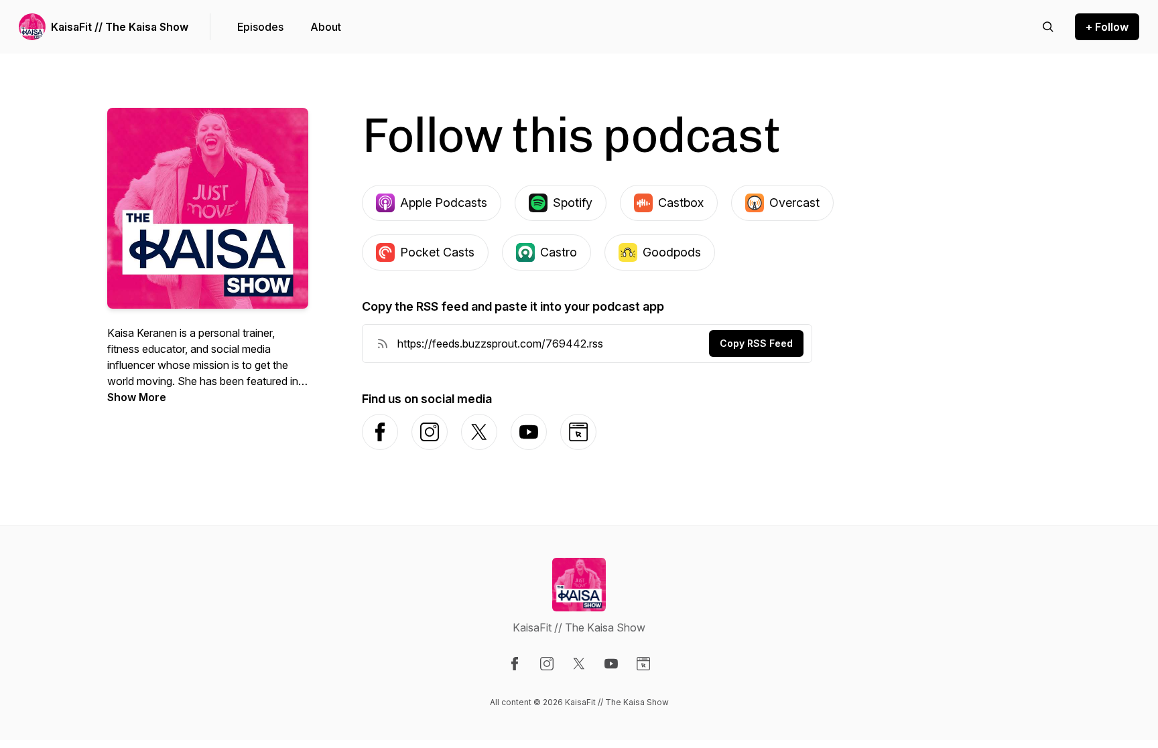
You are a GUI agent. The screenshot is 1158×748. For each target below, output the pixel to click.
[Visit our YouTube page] (611, 663)
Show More (136, 397)
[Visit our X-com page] (579, 663)
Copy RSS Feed (756, 343)
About (325, 26)
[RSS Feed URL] (382, 343)
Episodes (260, 26)
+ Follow (1107, 26)
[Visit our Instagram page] (547, 663)
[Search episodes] (1048, 27)
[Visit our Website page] (643, 663)
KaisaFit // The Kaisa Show (119, 26)
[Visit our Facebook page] (514, 663)
